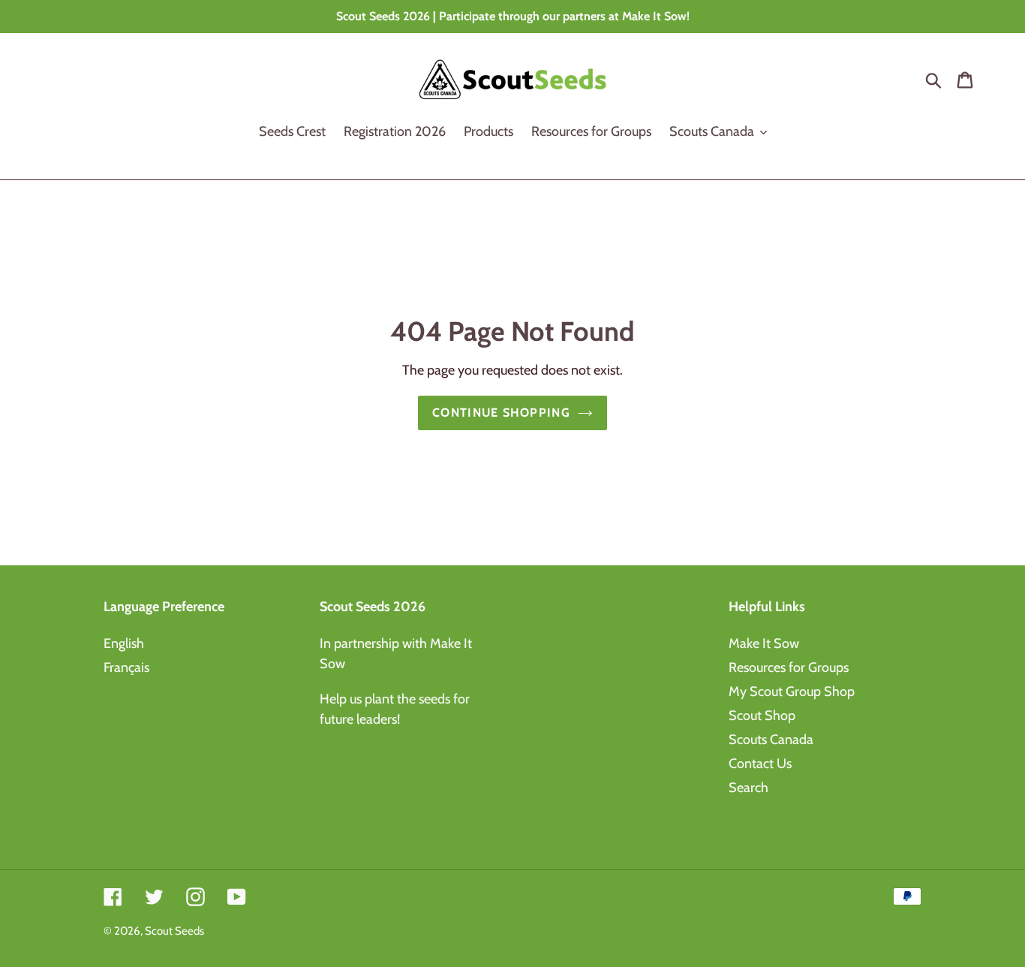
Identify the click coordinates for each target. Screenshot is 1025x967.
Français (126, 667)
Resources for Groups (789, 667)
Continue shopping (501, 412)
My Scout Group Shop (792, 691)
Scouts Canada (771, 739)
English (124, 643)
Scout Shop (762, 715)
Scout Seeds (174, 931)
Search (748, 787)
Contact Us (760, 763)
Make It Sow (764, 643)
